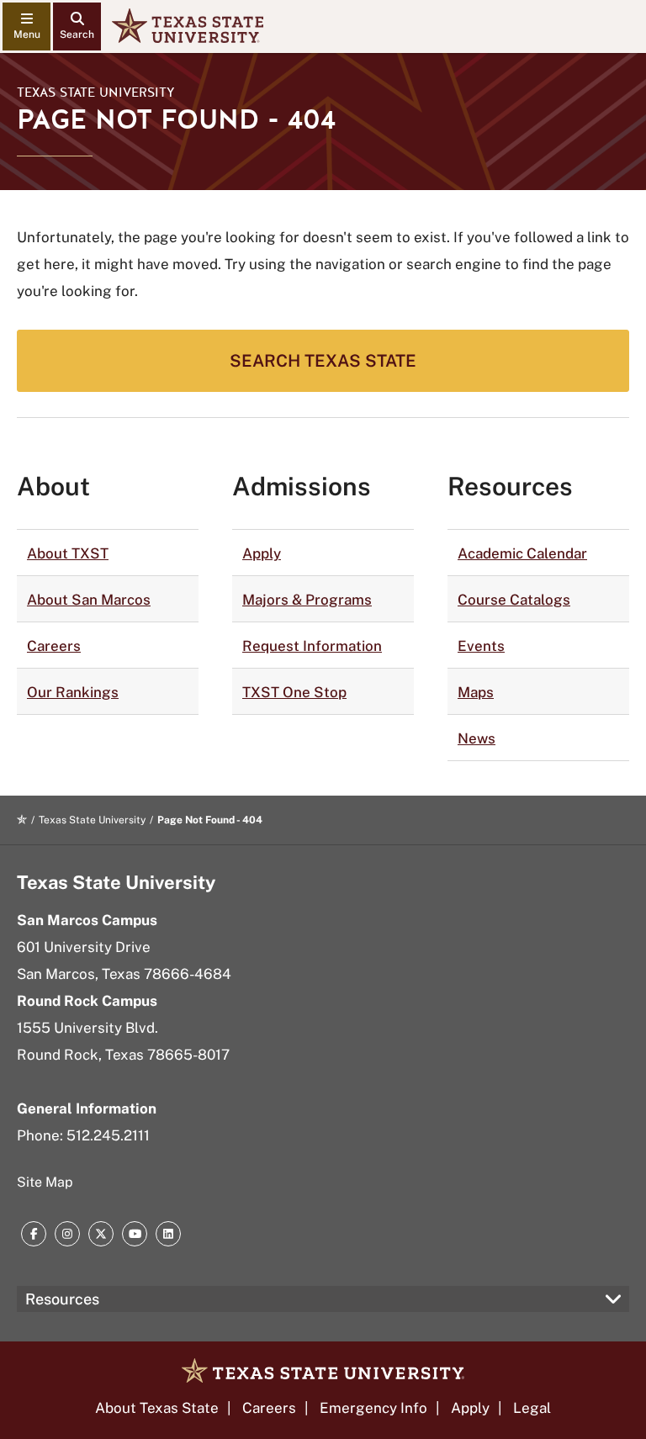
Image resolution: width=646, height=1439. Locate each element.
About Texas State (157, 1407)
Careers (54, 645)
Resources (62, 1299)
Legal (532, 1407)
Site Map (45, 1182)
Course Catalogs (514, 599)
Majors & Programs (307, 599)
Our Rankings (73, 692)
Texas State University (96, 92)
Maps (476, 692)
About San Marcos (89, 599)
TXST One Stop (294, 692)
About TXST (68, 553)
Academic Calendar (522, 553)
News (476, 738)
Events (481, 645)
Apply (261, 553)
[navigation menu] (26, 26)
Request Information (312, 645)
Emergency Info (373, 1407)
